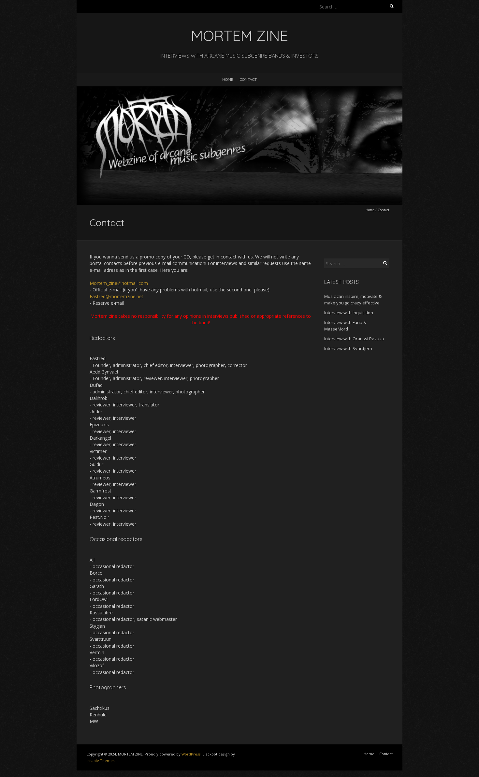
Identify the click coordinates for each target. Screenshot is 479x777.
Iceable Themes (100, 760)
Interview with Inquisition (348, 312)
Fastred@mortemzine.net (116, 296)
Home (227, 79)
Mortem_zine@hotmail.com (119, 283)
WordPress (190, 754)
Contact (248, 79)
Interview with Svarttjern (348, 348)
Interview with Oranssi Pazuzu (354, 339)
